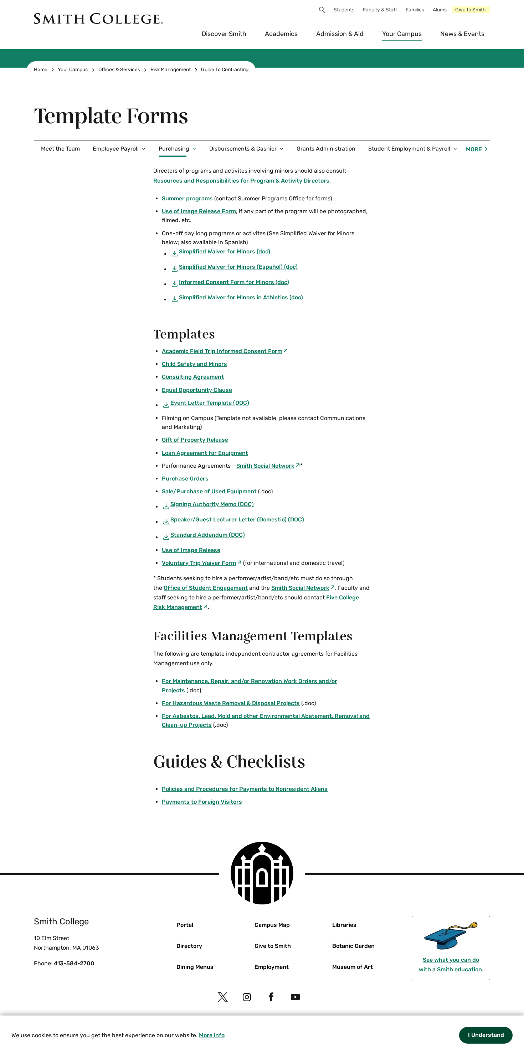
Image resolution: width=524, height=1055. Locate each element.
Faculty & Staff (380, 10)
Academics (281, 34)
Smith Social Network (265, 465)
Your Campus (402, 34)
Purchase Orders (185, 478)
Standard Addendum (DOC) (207, 534)
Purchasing (174, 148)
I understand (486, 1035)
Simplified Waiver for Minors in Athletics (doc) (241, 297)
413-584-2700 (74, 963)
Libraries (344, 925)
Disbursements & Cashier (243, 148)
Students (344, 10)
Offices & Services (119, 70)
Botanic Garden (353, 946)
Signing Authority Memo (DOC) (212, 504)
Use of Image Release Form (199, 211)
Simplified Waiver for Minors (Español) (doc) (238, 266)
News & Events (462, 34)
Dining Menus (195, 967)
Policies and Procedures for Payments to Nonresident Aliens (245, 789)
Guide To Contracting (224, 70)
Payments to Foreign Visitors (202, 801)
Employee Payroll (116, 148)
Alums (440, 10)
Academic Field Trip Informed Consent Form (222, 351)
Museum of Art (352, 967)
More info (212, 1035)
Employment (272, 967)
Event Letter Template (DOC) (209, 402)
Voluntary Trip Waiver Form (199, 563)
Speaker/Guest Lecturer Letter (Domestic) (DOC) (237, 519)
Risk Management (170, 70)
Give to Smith (470, 10)
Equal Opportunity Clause (197, 390)
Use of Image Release (191, 550)
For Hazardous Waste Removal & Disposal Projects (231, 703)
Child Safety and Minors (194, 364)
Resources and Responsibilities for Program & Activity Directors (241, 180)
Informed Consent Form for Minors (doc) (234, 282)
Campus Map (272, 925)
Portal (184, 925)
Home (40, 70)
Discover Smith (224, 34)
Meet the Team (60, 148)
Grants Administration (326, 148)
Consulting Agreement (193, 376)
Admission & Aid (340, 34)
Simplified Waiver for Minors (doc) (224, 251)
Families (415, 10)
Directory (189, 946)
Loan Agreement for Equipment (205, 453)
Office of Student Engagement (206, 587)
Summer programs (187, 198)
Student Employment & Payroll (409, 148)
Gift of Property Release (195, 439)
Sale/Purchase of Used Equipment (209, 491)
